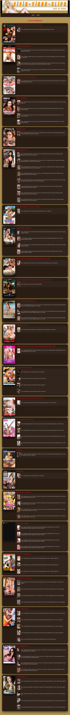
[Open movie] (9, 33)
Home (33, 15)
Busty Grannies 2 (21, 98)
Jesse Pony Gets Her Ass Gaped (26, 77)
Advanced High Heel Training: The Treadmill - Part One (33, 280)
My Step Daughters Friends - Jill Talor (28, 207)
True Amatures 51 (22, 677)
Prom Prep (19, 471)
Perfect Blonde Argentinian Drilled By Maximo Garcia (33, 258)
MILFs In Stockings (22, 523)
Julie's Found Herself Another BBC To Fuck (29, 398)
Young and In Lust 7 (22, 609)
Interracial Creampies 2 (23, 492)
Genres (38, 15)
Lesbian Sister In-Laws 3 (24, 578)
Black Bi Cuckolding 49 (23, 554)
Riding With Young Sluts (23, 367)
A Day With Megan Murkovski (25, 301)
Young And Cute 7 (22, 150)
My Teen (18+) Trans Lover (24, 419)
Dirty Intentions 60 (22, 646)
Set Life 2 (19, 450)
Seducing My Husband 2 (23, 228)
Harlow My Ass (21, 129)
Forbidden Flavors (22, 325)
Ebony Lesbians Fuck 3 (23, 46)
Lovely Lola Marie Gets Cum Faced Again (29, 25)
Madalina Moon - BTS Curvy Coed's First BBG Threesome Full (35, 346)
